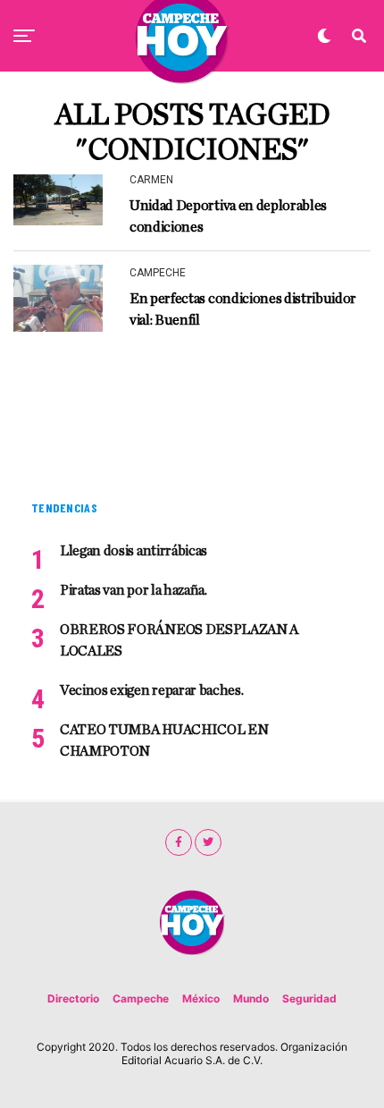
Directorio (73, 998)
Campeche (141, 998)
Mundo (251, 998)
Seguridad (309, 998)
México (201, 998)
